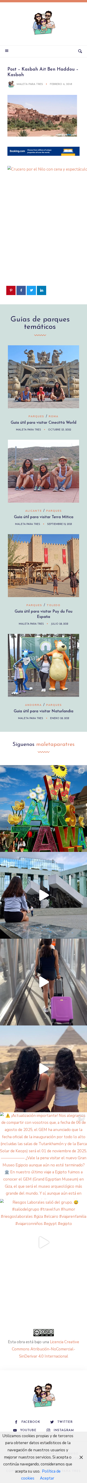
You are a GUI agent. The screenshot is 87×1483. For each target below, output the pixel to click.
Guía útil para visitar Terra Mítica (43, 517)
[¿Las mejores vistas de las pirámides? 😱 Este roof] (43, 1068)
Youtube (28, 1430)
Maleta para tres (30, 84)
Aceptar (47, 1478)
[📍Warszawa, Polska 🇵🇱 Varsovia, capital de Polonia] (43, 808)
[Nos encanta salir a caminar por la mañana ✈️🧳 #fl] (43, 982)
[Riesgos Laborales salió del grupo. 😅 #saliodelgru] (43, 1242)
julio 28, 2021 (59, 624)
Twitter (65, 1422)
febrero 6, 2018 (61, 84)
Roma (53, 416)
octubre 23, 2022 (59, 430)
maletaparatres (55, 744)
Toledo (54, 605)
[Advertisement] (43, 238)
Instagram (64, 1430)
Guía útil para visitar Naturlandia (43, 711)
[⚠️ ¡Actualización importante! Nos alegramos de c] (43, 1155)
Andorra (33, 705)
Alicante (33, 511)
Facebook (30, 1422)
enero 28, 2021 (59, 718)
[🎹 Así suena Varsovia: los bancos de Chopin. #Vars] (43, 895)
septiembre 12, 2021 (59, 524)
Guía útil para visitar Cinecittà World (43, 423)
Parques (36, 416)
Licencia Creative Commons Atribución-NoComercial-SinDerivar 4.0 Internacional (45, 1349)
